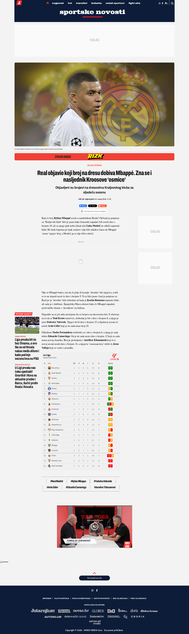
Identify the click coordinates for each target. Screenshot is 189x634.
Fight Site (134, 3)
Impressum (47, 598)
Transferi (81, 3)
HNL (70, 3)
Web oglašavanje (120, 598)
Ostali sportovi (115, 3)
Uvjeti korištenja (61, 598)
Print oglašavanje (138, 598)
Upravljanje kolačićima (94, 605)
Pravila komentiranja (81, 598)
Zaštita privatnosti (102, 598)
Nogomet (58, 3)
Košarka (96, 3)
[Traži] (172, 3)
